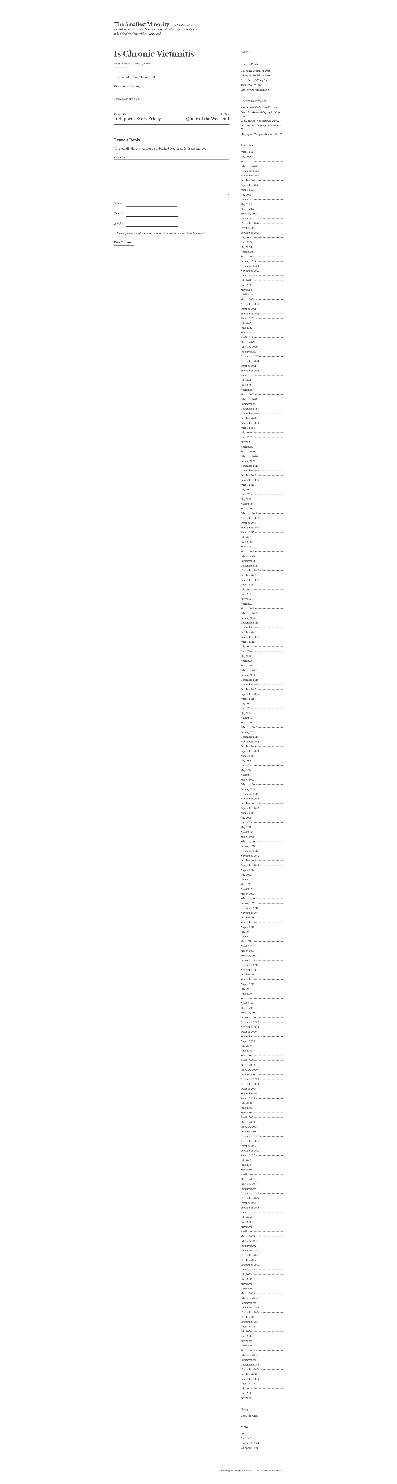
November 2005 (250, 1255)
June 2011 (246, 936)
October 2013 (248, 803)
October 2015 (248, 689)
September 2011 (250, 922)
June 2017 (246, 594)
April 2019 (247, 504)
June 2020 (246, 437)
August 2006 (248, 1212)
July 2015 (246, 703)
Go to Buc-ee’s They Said (255, 80)
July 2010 (246, 989)
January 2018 (248, 561)
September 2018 (250, 527)
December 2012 (249, 851)
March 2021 (247, 394)
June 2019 (246, 494)
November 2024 (250, 223)
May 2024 (246, 247)
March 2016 (247, 665)
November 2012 (250, 855)
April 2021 (247, 389)
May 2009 (246, 1055)
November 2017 (250, 570)
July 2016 (246, 646)
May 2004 (246, 1341)
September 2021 (250, 370)
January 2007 (248, 1188)
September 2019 (250, 480)
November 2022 (250, 304)
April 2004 (247, 1345)
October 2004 (249, 1317)
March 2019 (247, 508)
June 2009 (246, 1050)
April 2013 (247, 832)
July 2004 (246, 1331)
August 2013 (247, 813)
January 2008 (248, 1131)
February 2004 (249, 1355)
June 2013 (246, 822)
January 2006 (248, 1245)
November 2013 (250, 798)
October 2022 (248, 308)
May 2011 (246, 941)
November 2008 (250, 1084)
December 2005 (250, 1250)
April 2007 (247, 1174)
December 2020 (250, 408)
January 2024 (248, 261)
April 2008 (247, 1117)
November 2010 (250, 970)
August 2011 (247, 927)
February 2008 (249, 1126)
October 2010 (248, 974)
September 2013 (250, 808)
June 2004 (246, 1336)
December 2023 (250, 266)
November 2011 (250, 912)
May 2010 (246, 998)
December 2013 (249, 794)
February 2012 (249, 898)
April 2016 (247, 660)
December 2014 (249, 736)
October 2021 (248, 365)
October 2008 (249, 1088)
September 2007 (250, 1150)
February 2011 (249, 955)
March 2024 (248, 256)
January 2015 (248, 732)
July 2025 (246, 194)
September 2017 (250, 580)
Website (118, 223)
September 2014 (250, 751)
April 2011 (246, 946)
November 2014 (250, 741)
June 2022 (246, 327)
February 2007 (249, 1184)
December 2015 (249, 679)
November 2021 (250, 361)
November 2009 (250, 1027)
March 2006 (248, 1236)
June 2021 (246, 385)
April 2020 (247, 446)
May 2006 (246, 1226)
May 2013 (246, 827)
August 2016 (247, 641)
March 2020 (248, 451)
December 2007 (250, 1136)
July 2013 (246, 817)
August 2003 (248, 1383)
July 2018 (246, 537)
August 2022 (248, 318)
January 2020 (248, 461)
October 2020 (249, 418)
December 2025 (250, 171)
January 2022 (248, 351)
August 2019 (247, 484)
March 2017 (247, 608)
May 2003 (246, 1398)
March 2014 (247, 779)
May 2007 (246, 1169)
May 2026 (246, 161)
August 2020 (248, 427)
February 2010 (249, 1012)
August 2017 (247, 584)
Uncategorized (249, 1415)
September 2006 (250, 1207)
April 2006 (247, 1231)
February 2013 (249, 841)
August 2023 (248, 275)
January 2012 (248, 903)
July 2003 (246, 1388)
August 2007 (248, 1155)
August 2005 (248, 1269)
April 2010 (247, 1003)
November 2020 (250, 413)
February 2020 (249, 456)
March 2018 (247, 551)
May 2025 (246, 204)
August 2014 (247, 756)
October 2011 (248, 917)
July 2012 (246, 874)
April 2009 (247, 1060)
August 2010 (247, 984)
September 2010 (250, 979)
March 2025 (247, 209)
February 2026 (249, 166)
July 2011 (246, 932)
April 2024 (247, 251)
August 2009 (248, 1041)
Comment (120, 157)
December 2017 (249, 565)
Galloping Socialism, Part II (256, 75)
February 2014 (249, 784)
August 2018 (247, 532)
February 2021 (249, 399)
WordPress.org (249, 1447)
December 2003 (250, 1364)
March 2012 (247, 893)
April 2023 (247, 294)
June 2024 (246, 242)
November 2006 (250, 1198)
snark (137, 99)
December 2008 (250, 1079)
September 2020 (250, 423)
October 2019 (248, 475)
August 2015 (247, 698)
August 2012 (247, 870)
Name (118, 203)
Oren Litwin (248, 112)
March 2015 (247, 722)
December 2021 (249, 356)
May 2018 (246, 546)
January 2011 (248, 960)
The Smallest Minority (141, 24)
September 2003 (250, 1379)
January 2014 (248, 789)
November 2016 (250, 627)
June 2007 (246, 1164)
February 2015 (249, 727)
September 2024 (250, 232)
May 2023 (246, 289)
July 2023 (246, 280)
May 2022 (246, 332)
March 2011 (247, 950)
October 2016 (248, 632)
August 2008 (248, 1098)
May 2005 (246, 1283)
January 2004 (248, 1360)
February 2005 (249, 1298)
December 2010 (250, 965)
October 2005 (248, 1260)
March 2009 (248, 1065)
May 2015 (246, 713)
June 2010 (246, 993)
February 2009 (249, 1069)
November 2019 (250, 470)
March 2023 (248, 299)
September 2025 (250, 185)
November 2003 (250, 1369)
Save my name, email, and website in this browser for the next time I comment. (161, 233)
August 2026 (248, 151)
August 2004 (248, 1326)
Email (118, 213)
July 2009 (246, 1046)
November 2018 (250, 518)
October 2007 (248, 1146)
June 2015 (246, 708)
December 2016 (249, 622)
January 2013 (248, 846)
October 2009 (249, 1031)
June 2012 (246, 879)
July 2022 (246, 323)
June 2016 (246, 651)
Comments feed (250, 1443)
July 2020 (246, 432)
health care (127, 99)
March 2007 (247, 1179)
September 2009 (250, 1036)
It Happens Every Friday (137, 117)
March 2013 (247, 836)
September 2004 (250, 1321)
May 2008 (246, 1112)
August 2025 (248, 190)
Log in (244, 1433)
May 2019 (246, 499)
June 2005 (246, 1279)
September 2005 (250, 1264)
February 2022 (249, 347)
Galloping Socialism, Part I (256, 70)
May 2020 (246, 442)
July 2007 (246, 1160)
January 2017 (248, 618)
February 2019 (249, 513)
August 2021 (247, 375)
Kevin (147, 63)
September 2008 (250, 1093)
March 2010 (247, 1008)
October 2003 (249, 1374)
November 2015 (250, 684)
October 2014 (248, 746)
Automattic (276, 1470)
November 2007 (250, 1141)
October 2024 (248, 228)
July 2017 (246, 589)
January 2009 (248, 1074)
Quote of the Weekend (207, 117)
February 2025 (249, 213)
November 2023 (250, 270)
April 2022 (247, 337)
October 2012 (248, 860)
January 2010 (248, 1017)
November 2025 (250, 175)
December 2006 (250, 1193)
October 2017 (248, 575)
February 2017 (249, 613)
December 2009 (250, 1022)
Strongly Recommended (255, 89)
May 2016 (246, 656)
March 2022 (248, 342)
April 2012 (247, 889)
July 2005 (246, 1274)
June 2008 (246, 1107)
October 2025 (248, 180)
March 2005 (248, 1293)
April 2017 (246, 603)
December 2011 (249, 908)
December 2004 (250, 1307)
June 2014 (246, 765)
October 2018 (248, 522)
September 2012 (250, 865)
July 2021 (246, 380)
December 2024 (250, 218)
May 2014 (246, 770)
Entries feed (247, 1438)
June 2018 (246, 542)
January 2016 (248, 675)
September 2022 (250, 313)
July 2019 (246, 489)
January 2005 (248, 1303)
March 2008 (248, 1122)
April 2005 (247, 1288)
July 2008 (246, 1103)
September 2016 (250, 637)
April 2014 (247, 775)
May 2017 (246, 599)
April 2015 (246, 718)
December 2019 (249, 465)
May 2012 (246, 884)
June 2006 (246, 1222)
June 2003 (246, 1393)
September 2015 (250, 694)
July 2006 (246, 1217)
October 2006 (249, 1203)
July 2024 (246, 237)
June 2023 (246, 285)
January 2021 (248, 404)
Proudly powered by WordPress (236, 1470)
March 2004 (248, 1350)
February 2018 (249, 556)
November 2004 (250, 1312)
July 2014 (246, 760)
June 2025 (246, 199)
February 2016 (249, 670)
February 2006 (249, 1241)
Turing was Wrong (251, 85)
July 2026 (246, 156)
